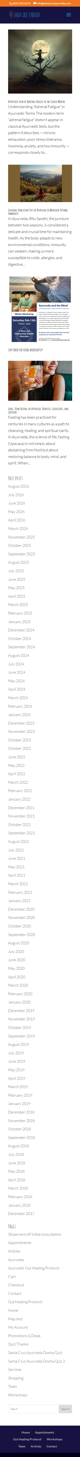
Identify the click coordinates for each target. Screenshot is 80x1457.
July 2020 (16, 951)
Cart (12, 1276)
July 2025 (16, 570)
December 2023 (21, 723)
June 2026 (16, 503)
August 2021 (18, 841)
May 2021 (16, 866)
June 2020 (16, 959)
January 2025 (19, 621)
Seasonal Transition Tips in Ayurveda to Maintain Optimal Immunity (38, 212)
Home (13, 1310)
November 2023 (21, 731)
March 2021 (18, 883)
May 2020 (16, 968)
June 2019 (16, 1061)
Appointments (19, 1242)
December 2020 (21, 909)
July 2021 (16, 850)
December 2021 (21, 807)
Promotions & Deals (24, 1335)
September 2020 (21, 934)
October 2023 (19, 740)
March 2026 (18, 528)
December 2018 (21, 1112)
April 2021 (16, 875)
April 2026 (16, 520)
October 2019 (19, 1027)
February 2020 (20, 993)
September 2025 (21, 554)
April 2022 (16, 773)
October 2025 (19, 545)
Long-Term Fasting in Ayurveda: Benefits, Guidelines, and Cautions (38, 410)
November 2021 (21, 816)
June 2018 (16, 1163)
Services (15, 1369)
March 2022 (18, 782)
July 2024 (16, 664)
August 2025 (18, 562)
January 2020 (19, 1002)
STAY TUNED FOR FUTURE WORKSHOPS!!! (25, 350)
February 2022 (20, 790)
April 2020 (16, 976)
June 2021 (16, 858)
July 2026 (16, 494)
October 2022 (19, 748)
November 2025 (21, 537)
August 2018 (18, 1145)
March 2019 (18, 1086)
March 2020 (18, 985)
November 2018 (21, 1120)
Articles (14, 1251)
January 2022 (19, 799)
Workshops (17, 1394)
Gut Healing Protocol (25, 1301)
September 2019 (21, 1036)
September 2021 (21, 832)
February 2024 (20, 706)
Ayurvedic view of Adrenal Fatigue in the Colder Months (36, 102)
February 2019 (20, 1095)
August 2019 (18, 1044)
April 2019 (16, 1078)
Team (12, 1386)
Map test (15, 1318)
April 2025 (16, 596)
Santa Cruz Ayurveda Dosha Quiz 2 (36, 1361)
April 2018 (16, 1179)
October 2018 (19, 1129)
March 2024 (18, 697)
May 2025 (16, 587)
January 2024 (19, 714)
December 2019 (21, 1010)
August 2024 (18, 655)
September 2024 (21, 646)
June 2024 (16, 672)
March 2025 (18, 604)
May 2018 (16, 1171)
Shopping (15, 1378)
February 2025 (20, 613)
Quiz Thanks (18, 1344)
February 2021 (20, 892)
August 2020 (18, 943)
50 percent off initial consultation (34, 1234)
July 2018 (16, 1154)
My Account (18, 1327)
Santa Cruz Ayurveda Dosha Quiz (35, 1352)
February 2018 (20, 1196)
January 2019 (19, 1103)
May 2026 (16, 511)
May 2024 (16, 680)
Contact (14, 1293)
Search (65, 1409)
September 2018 (21, 1137)
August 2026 (18, 486)
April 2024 (16, 689)
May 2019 (16, 1069)
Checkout (16, 1284)
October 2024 (19, 638)
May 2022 (16, 765)
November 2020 (21, 917)
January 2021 (19, 900)
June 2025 (16, 579)
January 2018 (19, 1205)
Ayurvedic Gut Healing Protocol (33, 1268)
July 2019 (16, 1053)
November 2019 (21, 1019)
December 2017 (21, 1213)
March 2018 (18, 1188)
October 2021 (19, 824)
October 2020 (19, 926)
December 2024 (21, 630)
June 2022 (16, 756)
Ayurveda (16, 1259)
